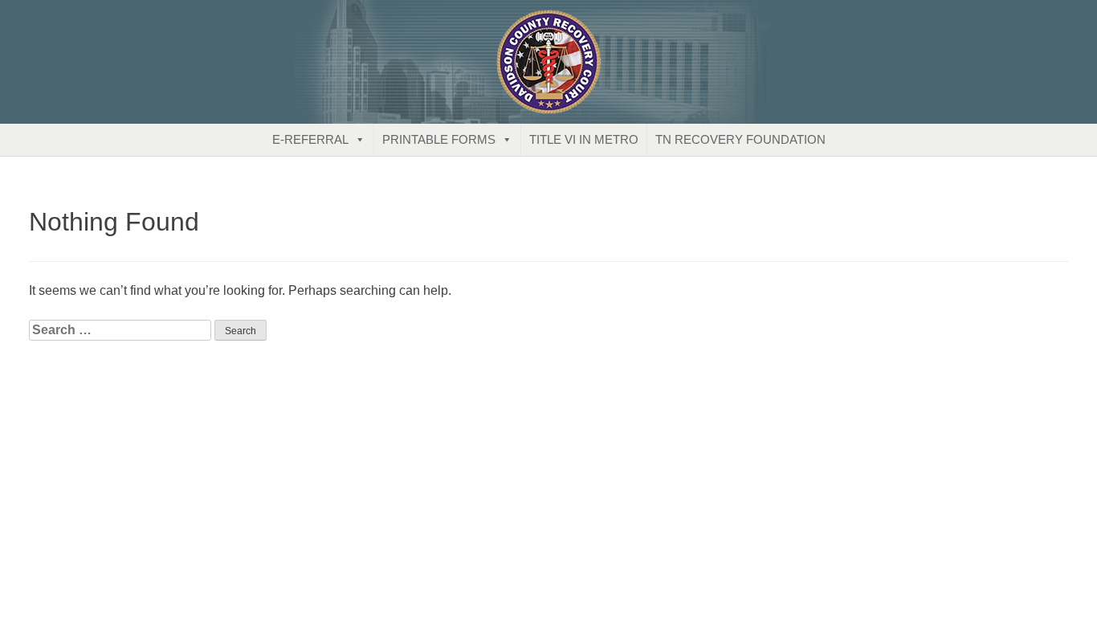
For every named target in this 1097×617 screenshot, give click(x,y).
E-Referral (310, 139)
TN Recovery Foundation (740, 139)
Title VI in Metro (583, 139)
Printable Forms (438, 139)
